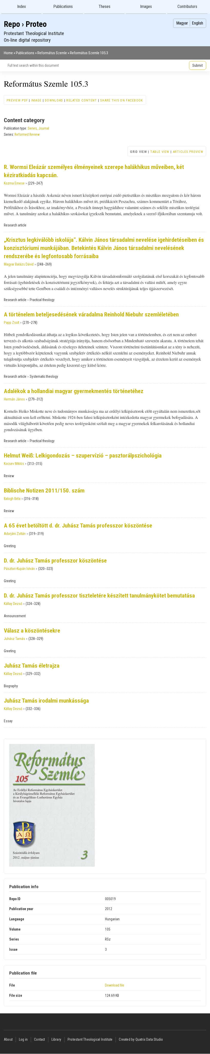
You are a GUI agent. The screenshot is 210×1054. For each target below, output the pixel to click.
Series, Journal (38, 128)
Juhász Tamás (14, 639)
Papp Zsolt (11, 322)
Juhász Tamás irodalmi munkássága (46, 700)
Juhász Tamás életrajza (31, 665)
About (8, 1039)
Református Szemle (52, 53)
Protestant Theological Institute (90, 1039)
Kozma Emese (14, 183)
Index (21, 6)
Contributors (187, 6)
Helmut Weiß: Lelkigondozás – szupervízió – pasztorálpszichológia (83, 455)
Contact (39, 1039)
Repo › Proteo (25, 24)
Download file (114, 985)
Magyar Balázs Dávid (19, 264)
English (197, 23)
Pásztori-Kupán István (19, 569)
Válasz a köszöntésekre (32, 630)
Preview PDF (17, 100)
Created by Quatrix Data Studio (141, 1039)
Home (8, 53)
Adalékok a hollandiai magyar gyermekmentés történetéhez (73, 391)
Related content (81, 100)
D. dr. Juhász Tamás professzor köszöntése (55, 560)
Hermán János (14, 399)
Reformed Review (27, 134)
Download (54, 100)
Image (36, 100)
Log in (23, 1039)
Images (146, 6)
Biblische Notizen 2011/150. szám (44, 490)
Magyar (182, 23)
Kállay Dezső (13, 604)
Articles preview (188, 152)
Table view (160, 152)
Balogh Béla (12, 499)
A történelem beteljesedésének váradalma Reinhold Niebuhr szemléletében (91, 314)
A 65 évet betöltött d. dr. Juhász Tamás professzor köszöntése (78, 525)
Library (56, 1039)
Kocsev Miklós (14, 464)
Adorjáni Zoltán (15, 534)
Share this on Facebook (121, 100)
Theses (104, 6)
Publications (63, 6)
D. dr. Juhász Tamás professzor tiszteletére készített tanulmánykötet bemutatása (99, 595)
